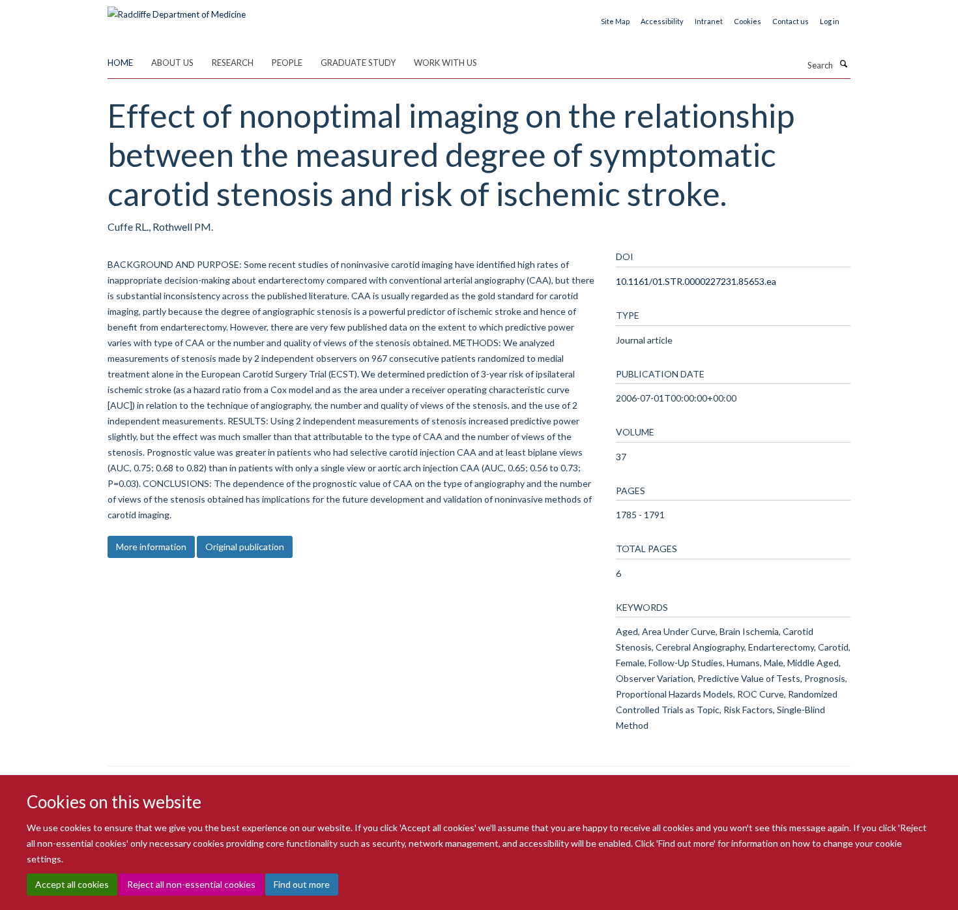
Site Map (615, 21)
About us (172, 62)
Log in (829, 21)
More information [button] (151, 546)
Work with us (445, 62)
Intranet (709, 21)
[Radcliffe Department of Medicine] (177, 10)
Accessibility (662, 21)
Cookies (747, 21)
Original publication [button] (244, 546)
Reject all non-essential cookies (191, 884)
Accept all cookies (72, 884)
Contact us (790, 21)
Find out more (302, 884)
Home (120, 62)
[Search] (843, 64)
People (287, 62)
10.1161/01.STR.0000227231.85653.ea (696, 281)
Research (233, 62)
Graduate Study (358, 62)
